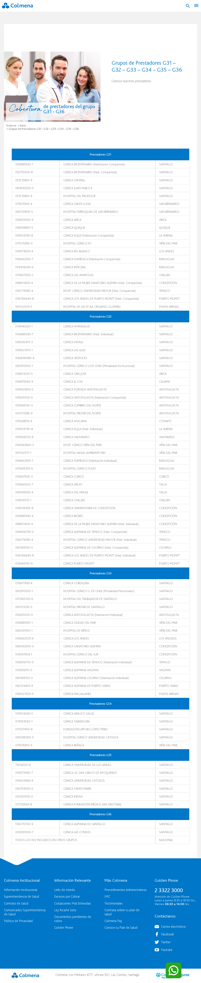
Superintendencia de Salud (21, 896)
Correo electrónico (173, 926)
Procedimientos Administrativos (125, 890)
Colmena (25, 975)
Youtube (166, 950)
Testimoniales (113, 903)
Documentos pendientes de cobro (72, 919)
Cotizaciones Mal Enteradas (72, 903)
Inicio (23, 125)
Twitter (166, 942)
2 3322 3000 (169, 890)
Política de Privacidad (18, 921)
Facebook (167, 934)
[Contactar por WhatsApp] (173, 970)
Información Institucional (20, 890)
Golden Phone (63, 927)
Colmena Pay (113, 921)
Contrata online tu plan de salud (121, 912)
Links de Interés (64, 890)
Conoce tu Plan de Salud (120, 927)
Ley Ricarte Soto (65, 910)
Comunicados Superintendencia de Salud (25, 912)
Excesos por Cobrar (67, 896)
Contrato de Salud (16, 903)
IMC (107, 896)
